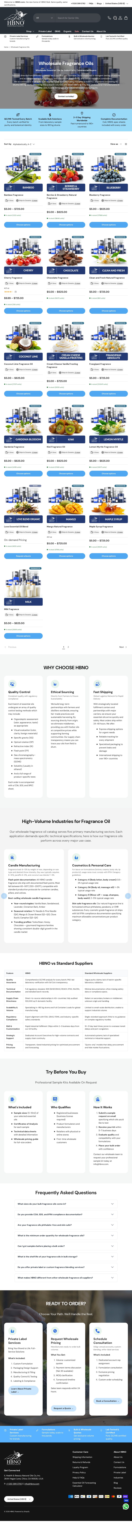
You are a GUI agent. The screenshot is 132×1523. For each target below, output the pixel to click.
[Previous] (4, 896)
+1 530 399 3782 (78, 3)
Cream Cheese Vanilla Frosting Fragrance (62, 365)
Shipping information (82, 1457)
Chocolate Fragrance (57, 277)
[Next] (128, 896)
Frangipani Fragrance (100, 364)
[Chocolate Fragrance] (66, 255)
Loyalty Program (80, 1467)
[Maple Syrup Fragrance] (108, 504)
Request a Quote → (63, 1408)
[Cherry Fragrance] (23, 255)
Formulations (120, 1467)
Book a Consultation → (107, 1401)
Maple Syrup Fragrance (101, 526)
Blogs (99, 3)
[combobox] (67, 17)
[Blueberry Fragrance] (108, 172)
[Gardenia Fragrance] (23, 424)
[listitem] (66, 1204)
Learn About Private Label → (21, 1390)
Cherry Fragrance (13, 277)
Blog (116, 1482)
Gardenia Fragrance (14, 446)
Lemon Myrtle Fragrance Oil (103, 446)
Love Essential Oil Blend (16, 526)
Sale (77, 31)
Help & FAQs (78, 1477)
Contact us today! (66, 96)
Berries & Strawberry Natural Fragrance (61, 196)
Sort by (7, 144)
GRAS (57, 31)
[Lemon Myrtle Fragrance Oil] (108, 424)
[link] (32, 647)
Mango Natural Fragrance (60, 526)
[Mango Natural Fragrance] (66, 504)
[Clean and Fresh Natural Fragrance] (108, 255)
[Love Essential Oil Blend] (23, 504)
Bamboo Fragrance (13, 195)
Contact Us (87, 31)
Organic (67, 31)
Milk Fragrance (11, 609)
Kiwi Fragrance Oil (56, 446)
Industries (118, 1477)
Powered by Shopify (22, 1512)
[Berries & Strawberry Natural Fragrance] (66, 172)
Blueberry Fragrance (99, 195)
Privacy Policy (79, 1472)
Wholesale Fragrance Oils (20, 47)
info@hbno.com (31, 1483)
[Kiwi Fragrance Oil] (66, 424)
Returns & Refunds (81, 1462)
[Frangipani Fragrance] (108, 341)
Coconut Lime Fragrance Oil (18, 364)
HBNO (12, 1512)
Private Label (45, 31)
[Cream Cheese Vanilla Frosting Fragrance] (66, 341)
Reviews (117, 1488)
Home (6, 47)
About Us (101, 31)
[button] (126, 18)
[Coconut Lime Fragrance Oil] (23, 341)
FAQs (91, 3)
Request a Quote (23, 556)
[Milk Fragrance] (23, 586)
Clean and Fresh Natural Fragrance (107, 277)
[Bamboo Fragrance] (23, 172)
